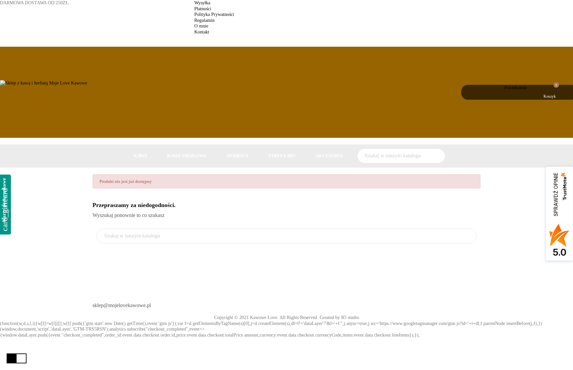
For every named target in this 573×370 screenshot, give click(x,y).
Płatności (202, 8)
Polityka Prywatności (214, 14)
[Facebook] (297, 302)
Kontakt (201, 31)
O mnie (201, 26)
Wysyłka (202, 2)
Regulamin (204, 20)
